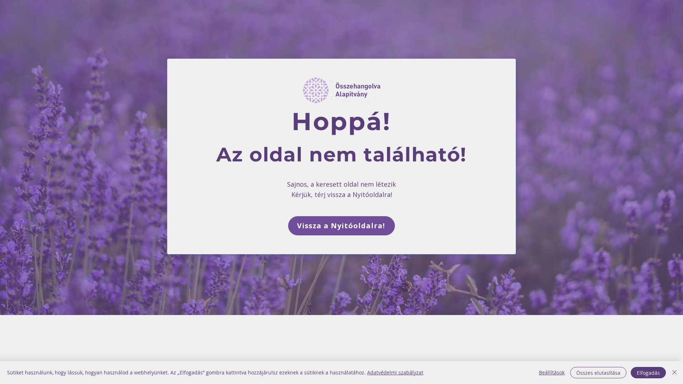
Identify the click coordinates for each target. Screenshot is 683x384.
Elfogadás (648, 372)
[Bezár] (674, 372)
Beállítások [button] (552, 372)
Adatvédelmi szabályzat (395, 372)
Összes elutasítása (598, 372)
